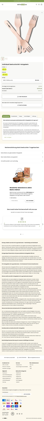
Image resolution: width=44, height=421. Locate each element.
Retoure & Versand (6, 366)
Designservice (19, 364)
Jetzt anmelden (29, 200)
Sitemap (4, 382)
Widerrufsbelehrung (6, 378)
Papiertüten (18, 374)
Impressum (5, 372)
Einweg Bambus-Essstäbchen (18, 348)
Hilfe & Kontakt (5, 364)
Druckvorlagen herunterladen (22, 366)
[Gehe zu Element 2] (6, 58)
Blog (30, 366)
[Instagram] (17, 414)
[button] (42, 224)
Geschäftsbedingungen (7, 374)
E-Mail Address (13, 198)
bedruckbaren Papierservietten (21, 346)
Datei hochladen (23, 105)
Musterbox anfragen (7, 368)
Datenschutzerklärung (7, 376)
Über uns (31, 364)
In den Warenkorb (23, 96)
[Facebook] (22, 414)
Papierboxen (18, 372)
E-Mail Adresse (5, 392)
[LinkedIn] (19, 414)
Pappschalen (18, 378)
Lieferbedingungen (6, 380)
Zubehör (17, 382)
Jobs (31, 368)
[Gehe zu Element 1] (2, 58)
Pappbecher (18, 376)
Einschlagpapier (19, 380)
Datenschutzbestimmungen (22, 396)
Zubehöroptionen (10, 351)
